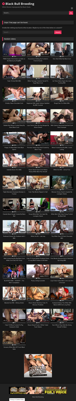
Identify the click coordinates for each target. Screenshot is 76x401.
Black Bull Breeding (19, 4)
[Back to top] (70, 395)
